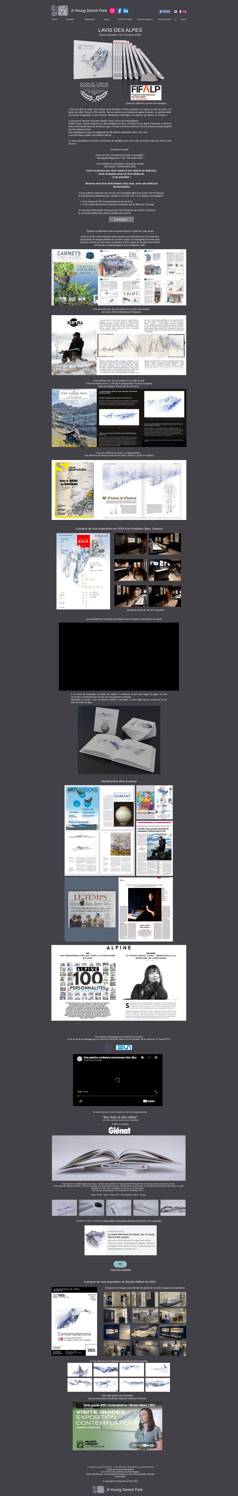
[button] (64, 1208)
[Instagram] (112, 10)
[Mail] (120, 1264)
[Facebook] (119, 10)
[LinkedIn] (126, 10)
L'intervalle (157, 1221)
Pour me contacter (121, 1269)
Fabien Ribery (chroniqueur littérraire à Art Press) (124, 1221)
